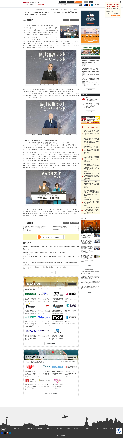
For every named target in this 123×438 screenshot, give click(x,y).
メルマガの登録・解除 (37, 428)
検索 (80, 4)
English (90, 2)
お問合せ (111, 428)
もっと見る (51, 272)
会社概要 (28, 428)
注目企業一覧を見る (51, 343)
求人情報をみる (70, 2)
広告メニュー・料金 (86, 428)
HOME (24, 9)
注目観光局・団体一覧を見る (51, 393)
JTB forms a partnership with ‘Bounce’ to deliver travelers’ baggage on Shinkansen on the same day (90, 287)
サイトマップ (76, 428)
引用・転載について (49, 428)
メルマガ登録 (78, 2)
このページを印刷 (75, 20)
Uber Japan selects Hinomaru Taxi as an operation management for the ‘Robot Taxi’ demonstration (90, 282)
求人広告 (105, 428)
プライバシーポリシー (59, 428)
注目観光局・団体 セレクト (37, 357)
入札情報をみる (62, 2)
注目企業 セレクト (33, 283)
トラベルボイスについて (19, 428)
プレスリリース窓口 (96, 428)
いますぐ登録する (116, 15)
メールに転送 (66, 20)
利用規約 (69, 428)
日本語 (85, 2)
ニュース (28, 9)
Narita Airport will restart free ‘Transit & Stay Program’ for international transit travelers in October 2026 (90, 277)
